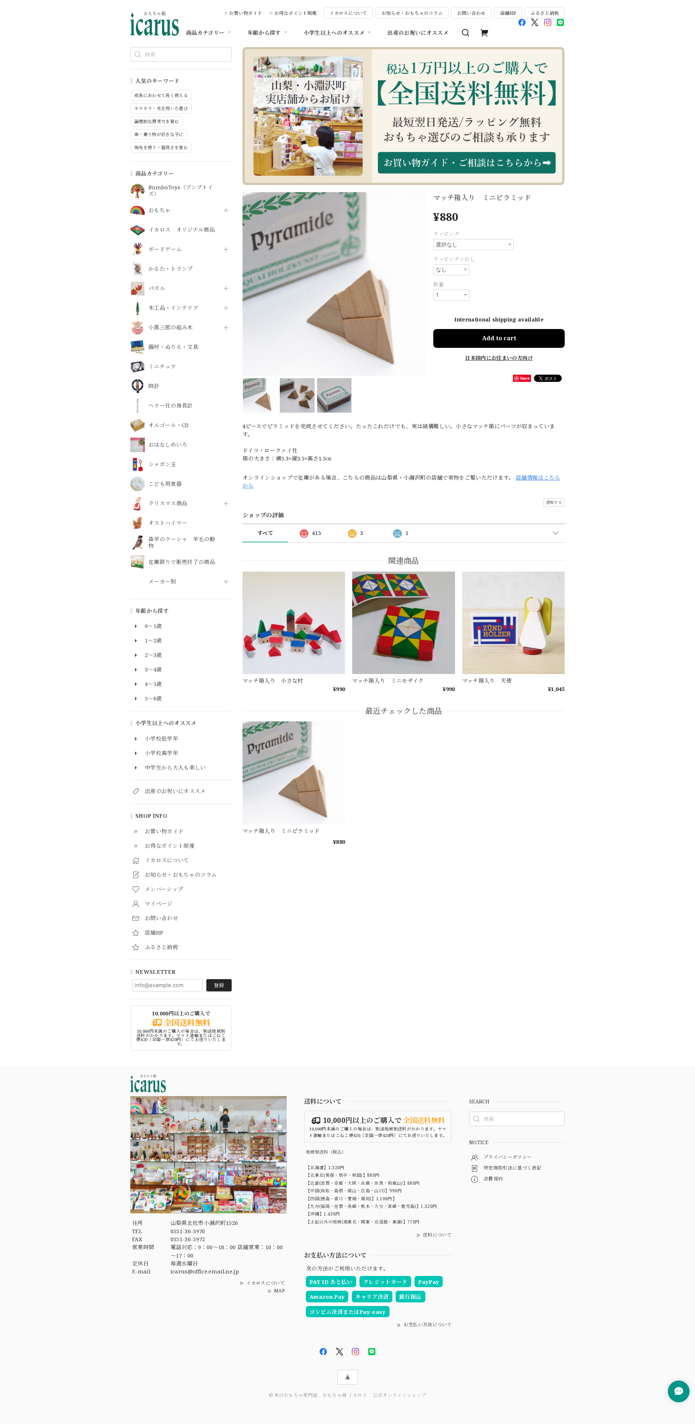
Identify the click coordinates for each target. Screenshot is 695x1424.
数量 (438, 284)
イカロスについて (348, 13)
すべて (265, 533)
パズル (156, 288)
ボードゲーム (165, 249)
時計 (154, 386)
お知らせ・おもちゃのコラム (412, 13)
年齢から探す (264, 32)
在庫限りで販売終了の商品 (181, 562)
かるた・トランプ (170, 269)
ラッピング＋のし (454, 259)
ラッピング (446, 233)
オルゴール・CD (168, 425)
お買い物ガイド (245, 13)
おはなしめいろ (167, 445)
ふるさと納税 (545, 13)
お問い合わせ (471, 13)
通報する (554, 502)
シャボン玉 (162, 464)
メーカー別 (162, 581)
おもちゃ (159, 210)
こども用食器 (165, 484)
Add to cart (499, 338)
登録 (219, 985)
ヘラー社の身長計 (170, 406)
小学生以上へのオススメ (334, 32)
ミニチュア (162, 366)
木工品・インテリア (173, 308)
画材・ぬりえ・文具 (173, 347)
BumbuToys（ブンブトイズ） (180, 190)
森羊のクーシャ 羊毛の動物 (181, 542)
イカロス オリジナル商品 (181, 230)
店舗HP (508, 13)
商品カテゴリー (205, 32)
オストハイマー (167, 523)
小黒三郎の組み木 (170, 327)
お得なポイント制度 (295, 13)
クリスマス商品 (167, 503)
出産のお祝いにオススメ (417, 32)
